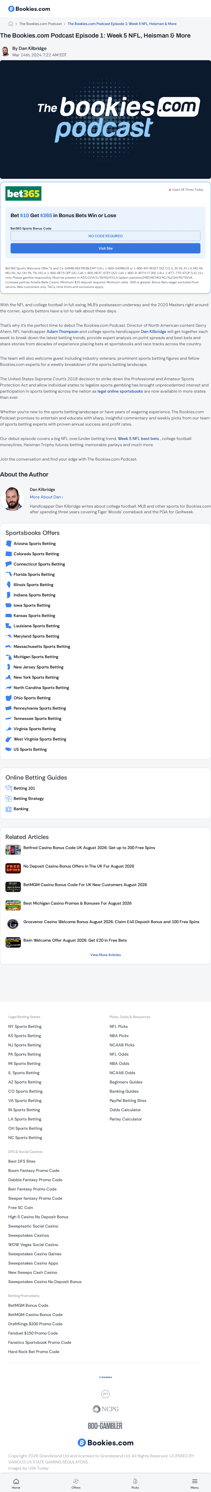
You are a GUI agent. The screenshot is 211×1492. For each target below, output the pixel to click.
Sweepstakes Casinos (28, 1235)
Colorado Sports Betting (36, 554)
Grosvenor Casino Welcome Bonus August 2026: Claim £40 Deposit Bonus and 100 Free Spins (111, 921)
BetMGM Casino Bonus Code (35, 1314)
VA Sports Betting (24, 1100)
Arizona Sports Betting (35, 543)
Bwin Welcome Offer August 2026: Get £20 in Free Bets (75, 940)
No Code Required (106, 236)
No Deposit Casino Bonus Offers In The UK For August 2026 (78, 866)
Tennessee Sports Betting (37, 718)
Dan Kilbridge (33, 48)
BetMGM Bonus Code (28, 1305)
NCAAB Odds (122, 1072)
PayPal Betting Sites (128, 1100)
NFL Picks (119, 1026)
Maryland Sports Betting (36, 636)
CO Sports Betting (25, 1091)
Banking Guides (124, 1091)
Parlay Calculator (126, 1119)
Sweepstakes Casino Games (34, 1254)
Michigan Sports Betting (36, 656)
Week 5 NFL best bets (139, 438)
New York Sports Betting (36, 677)
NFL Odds (119, 1054)
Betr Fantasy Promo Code (32, 1189)
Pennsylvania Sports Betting (40, 708)
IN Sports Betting (24, 1110)
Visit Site (106, 248)
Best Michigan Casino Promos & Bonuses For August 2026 (77, 903)
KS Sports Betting (24, 1035)
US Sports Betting (30, 749)
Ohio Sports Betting (32, 698)
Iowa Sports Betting (32, 605)
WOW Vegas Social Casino (33, 1244)
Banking (21, 808)
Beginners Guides (126, 1082)
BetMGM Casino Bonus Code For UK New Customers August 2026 (85, 884)
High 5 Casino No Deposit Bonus (38, 1217)
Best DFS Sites (22, 1161)
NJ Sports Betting (24, 1045)
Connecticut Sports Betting (39, 564)
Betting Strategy (29, 798)
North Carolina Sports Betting (41, 687)
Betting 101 (24, 788)
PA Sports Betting (24, 1054)
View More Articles (105, 954)
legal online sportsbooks (120, 391)
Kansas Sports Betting (34, 615)
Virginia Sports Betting (35, 728)
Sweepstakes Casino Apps (33, 1263)
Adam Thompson (62, 331)
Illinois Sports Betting (33, 584)
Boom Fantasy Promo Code (33, 1170)
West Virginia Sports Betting (40, 739)
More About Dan (46, 497)
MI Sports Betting (24, 1063)
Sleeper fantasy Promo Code (35, 1198)
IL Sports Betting (23, 1072)
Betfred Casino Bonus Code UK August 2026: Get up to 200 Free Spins (89, 847)
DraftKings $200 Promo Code (35, 1324)
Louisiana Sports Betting (36, 626)
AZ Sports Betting (24, 1082)
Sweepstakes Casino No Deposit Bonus (45, 1281)
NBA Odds (119, 1063)
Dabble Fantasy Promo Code (35, 1179)
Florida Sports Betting (34, 574)
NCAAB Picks (122, 1045)
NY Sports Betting (24, 1026)
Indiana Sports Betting (34, 595)
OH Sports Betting (25, 1128)
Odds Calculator (125, 1110)
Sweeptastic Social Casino (33, 1226)
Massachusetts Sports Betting (42, 646)
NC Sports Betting (25, 1137)
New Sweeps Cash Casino (32, 1272)
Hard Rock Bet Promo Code (33, 1351)
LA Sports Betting (24, 1119)
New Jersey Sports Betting (38, 667)
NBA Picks (119, 1035)
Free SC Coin (20, 1207)
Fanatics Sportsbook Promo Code (39, 1342)
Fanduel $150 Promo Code (33, 1333)
